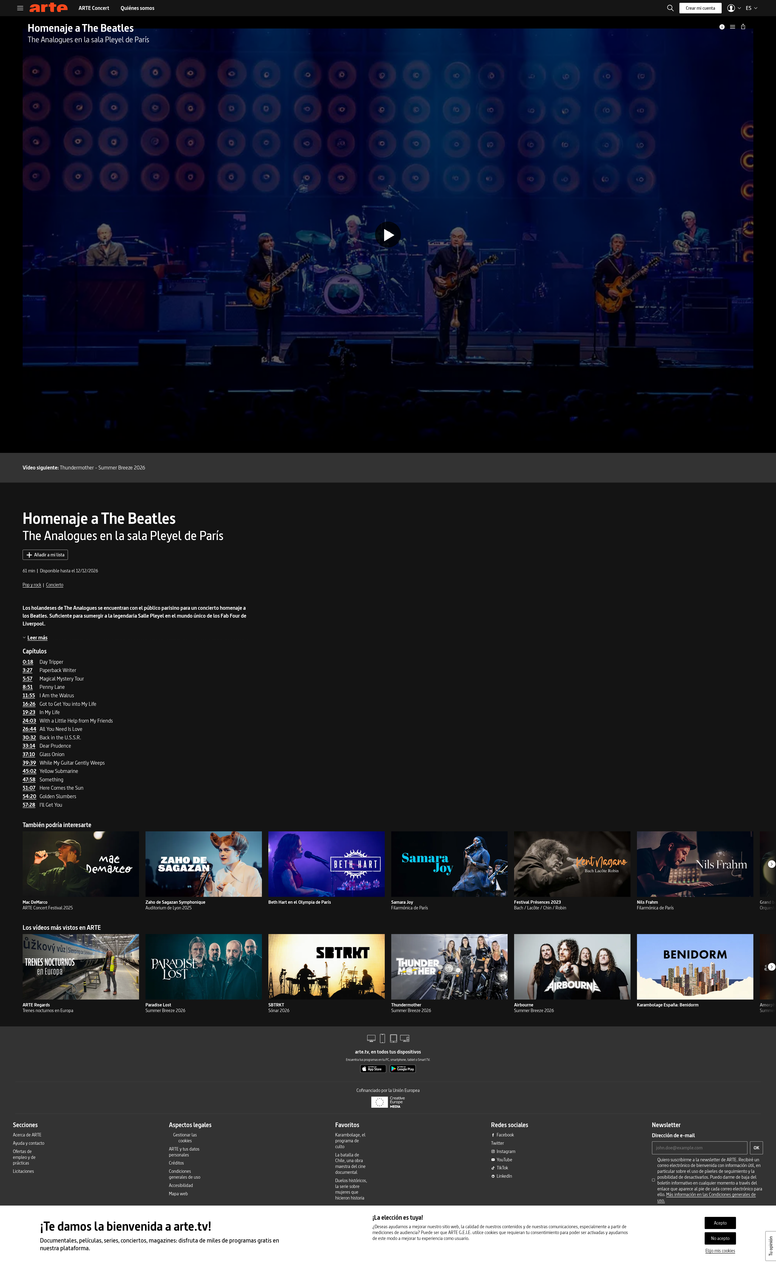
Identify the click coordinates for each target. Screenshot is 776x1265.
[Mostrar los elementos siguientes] (772, 864)
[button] (670, 8)
